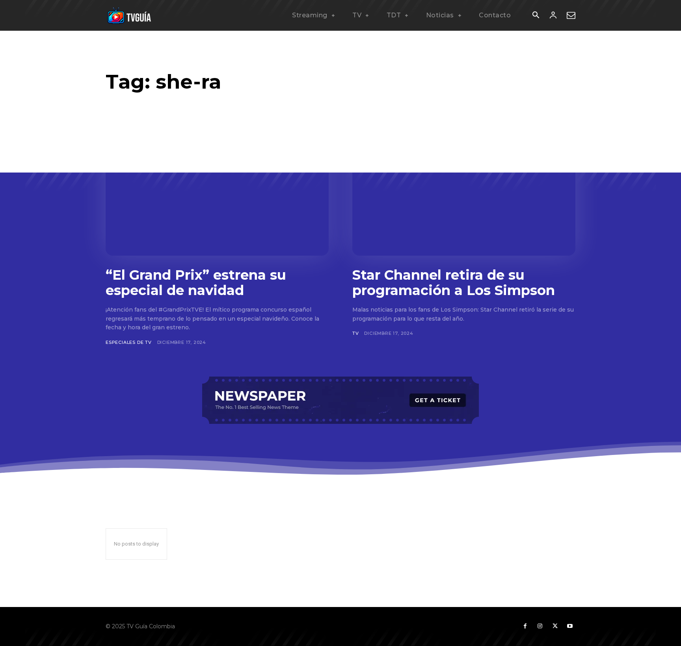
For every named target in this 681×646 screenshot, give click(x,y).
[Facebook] (524, 626)
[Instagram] (539, 626)
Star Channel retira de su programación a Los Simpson (453, 283)
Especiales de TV (129, 342)
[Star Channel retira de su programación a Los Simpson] (463, 194)
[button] (536, 16)
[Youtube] (569, 626)
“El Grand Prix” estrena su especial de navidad (196, 283)
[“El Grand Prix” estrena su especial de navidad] (217, 194)
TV (355, 333)
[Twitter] (554, 626)
